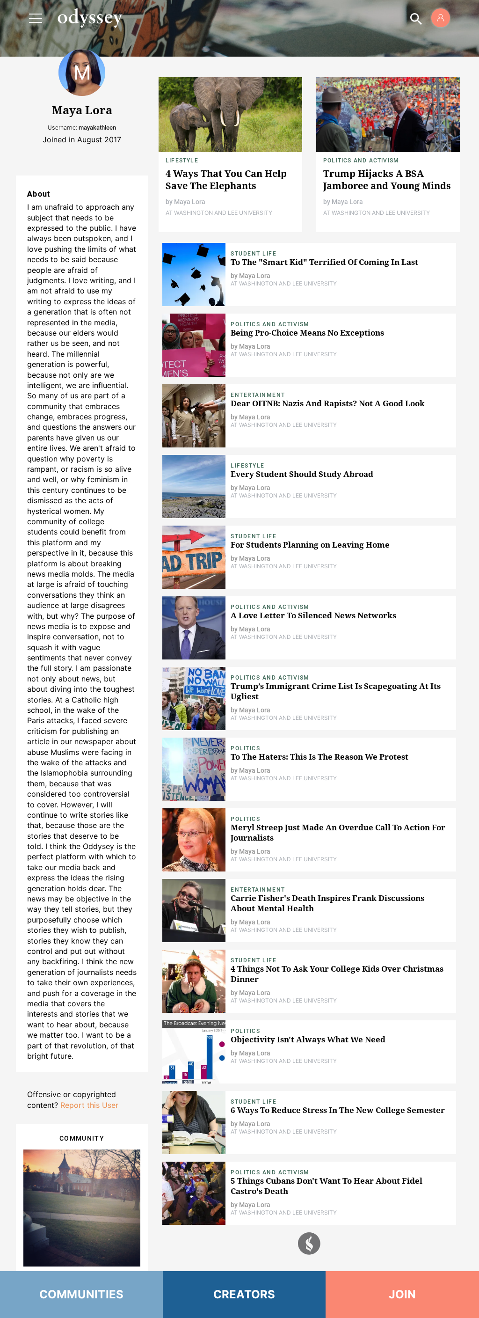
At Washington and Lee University (219, 212)
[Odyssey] (89, 18)
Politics (245, 748)
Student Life (253, 253)
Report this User (89, 1105)
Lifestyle (182, 160)
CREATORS (244, 1294)
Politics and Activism (361, 160)
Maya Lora (189, 201)
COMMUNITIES (81, 1294)
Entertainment (258, 395)
